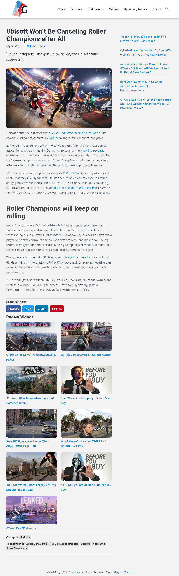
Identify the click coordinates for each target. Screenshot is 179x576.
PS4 (44, 543)
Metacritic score (75, 257)
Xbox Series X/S (17, 548)
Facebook (13, 308)
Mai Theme (126, 572)
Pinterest (57, 308)
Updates (25, 537)
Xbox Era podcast (91, 150)
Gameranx (74, 572)
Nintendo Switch (23, 543)
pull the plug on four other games (75, 188)
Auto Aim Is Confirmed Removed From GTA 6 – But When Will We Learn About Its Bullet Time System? (145, 68)
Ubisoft (85, 543)
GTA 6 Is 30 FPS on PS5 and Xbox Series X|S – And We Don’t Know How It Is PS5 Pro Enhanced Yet (145, 104)
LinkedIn (42, 308)
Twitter (53, 138)
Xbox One (99, 543)
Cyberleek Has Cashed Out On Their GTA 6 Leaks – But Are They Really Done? (145, 52)
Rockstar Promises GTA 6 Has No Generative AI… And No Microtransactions (141, 86)
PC (38, 543)
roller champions (67, 543)
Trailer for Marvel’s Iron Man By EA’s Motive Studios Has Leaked (143, 39)
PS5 (52, 543)
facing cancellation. (76, 133)
